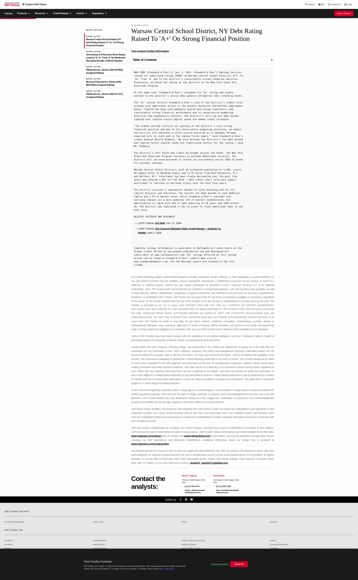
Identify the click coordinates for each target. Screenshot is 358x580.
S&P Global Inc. (14, 530)
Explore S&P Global (35, 4)
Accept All (239, 564)
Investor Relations (100, 541)
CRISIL (184, 522)
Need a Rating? (344, 13)
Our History (8, 544)
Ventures (7, 548)
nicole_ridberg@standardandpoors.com (195, 491)
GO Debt (160, 223)
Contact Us (336, 4)
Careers (273, 541)
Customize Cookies (219, 564)
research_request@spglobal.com (209, 463)
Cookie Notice (169, 569)
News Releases (99, 544)
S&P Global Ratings (16, 511)
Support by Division (188, 544)
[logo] (12, 4)
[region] (179, 564)
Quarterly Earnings (100, 548)
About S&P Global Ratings (14, 522)
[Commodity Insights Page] (181, 499)
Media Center (98, 522)
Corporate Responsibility (279, 544)
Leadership (274, 548)
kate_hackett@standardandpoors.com (227, 491)
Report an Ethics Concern (191, 548)
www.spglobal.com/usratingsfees (150, 444)
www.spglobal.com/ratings (146, 436)
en (322, 4)
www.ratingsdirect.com (197, 436)
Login (350, 4)
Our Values (8, 541)
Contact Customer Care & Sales (193, 541)
